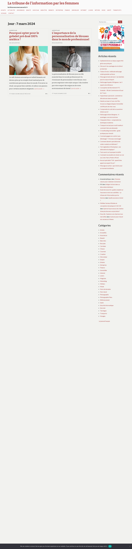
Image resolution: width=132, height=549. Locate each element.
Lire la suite (39, 89)
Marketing (103, 281)
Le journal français (104, 321)
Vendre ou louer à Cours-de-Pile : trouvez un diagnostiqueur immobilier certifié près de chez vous (111, 103)
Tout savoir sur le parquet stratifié (110, 152)
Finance (67, 10)
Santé (109, 10)
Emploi (102, 259)
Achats (3, 10)
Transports (117, 10)
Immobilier (75, 10)
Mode (103, 10)
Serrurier (103, 308)
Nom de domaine (105, 289)
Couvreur (103, 251)
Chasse (102, 249)
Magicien (103, 278)
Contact (11, 13)
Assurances (21, 10)
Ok (110, 546)
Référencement (105, 300)
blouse (64, 93)
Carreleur (103, 246)
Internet (84, 10)
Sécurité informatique (106, 305)
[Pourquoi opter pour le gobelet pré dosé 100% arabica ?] (28, 60)
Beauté (28, 10)
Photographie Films (106, 297)
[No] (130, 546)
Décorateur (103, 257)
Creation (103, 254)
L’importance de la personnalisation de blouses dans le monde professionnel (70, 36)
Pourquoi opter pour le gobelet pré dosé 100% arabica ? (24, 36)
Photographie (104, 294)
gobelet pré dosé (24, 93)
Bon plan (36, 10)
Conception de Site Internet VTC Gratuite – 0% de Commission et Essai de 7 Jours (111, 90)
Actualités (11, 10)
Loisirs (90, 10)
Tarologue (103, 311)
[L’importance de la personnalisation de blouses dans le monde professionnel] (71, 59)
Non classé (103, 292)
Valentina (16, 43)
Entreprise (59, 10)
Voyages (3, 13)
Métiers (97, 10)
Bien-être (44, 10)
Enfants (51, 10)
